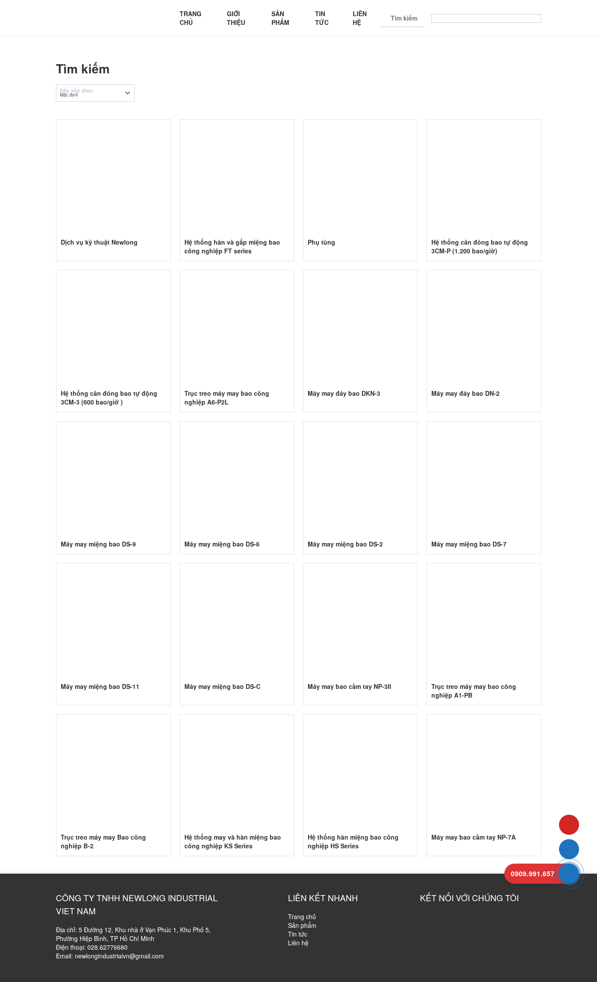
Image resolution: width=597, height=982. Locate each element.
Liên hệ (360, 18)
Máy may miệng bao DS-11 (100, 686)
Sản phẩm (280, 18)
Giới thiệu (236, 18)
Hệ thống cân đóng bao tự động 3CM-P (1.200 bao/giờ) (479, 246)
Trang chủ (190, 18)
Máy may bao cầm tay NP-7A (473, 837)
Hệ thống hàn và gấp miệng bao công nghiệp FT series (232, 246)
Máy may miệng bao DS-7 (469, 543)
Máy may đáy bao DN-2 (465, 393)
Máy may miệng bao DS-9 (98, 543)
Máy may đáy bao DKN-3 (344, 393)
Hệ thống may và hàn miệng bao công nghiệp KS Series (232, 841)
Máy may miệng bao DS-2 (345, 543)
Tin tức (322, 18)
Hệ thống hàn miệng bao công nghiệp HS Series (353, 841)
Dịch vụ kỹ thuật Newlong (99, 242)
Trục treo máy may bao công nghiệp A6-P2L (226, 397)
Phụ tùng (321, 242)
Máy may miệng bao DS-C (222, 686)
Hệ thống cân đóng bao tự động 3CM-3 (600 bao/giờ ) (109, 397)
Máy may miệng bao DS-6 (222, 543)
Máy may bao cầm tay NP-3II (349, 686)
